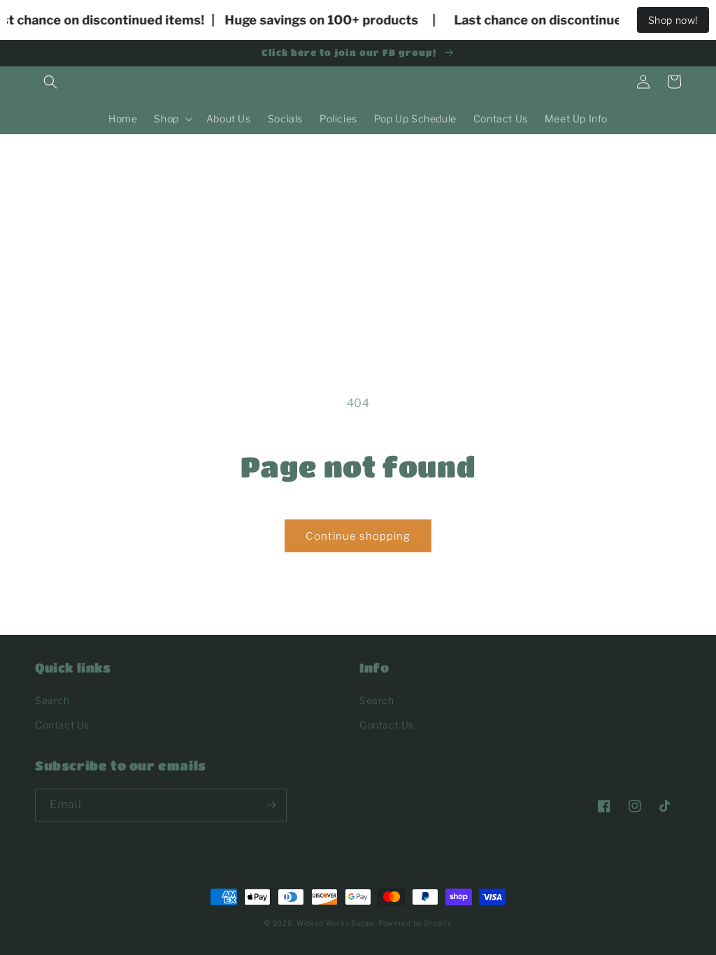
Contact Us (62, 725)
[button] (50, 81)
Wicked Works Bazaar (335, 923)
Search (52, 700)
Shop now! (673, 20)
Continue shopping (358, 536)
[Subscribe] (270, 805)
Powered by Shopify (415, 923)
